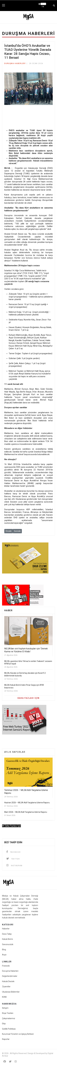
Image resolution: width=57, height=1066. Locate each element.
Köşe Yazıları (7, 1013)
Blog (4, 949)
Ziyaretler (6, 986)
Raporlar (6, 1039)
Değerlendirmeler (9, 976)
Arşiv (4, 955)
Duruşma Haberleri (15, 63)
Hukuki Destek (8, 981)
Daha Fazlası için (28, 698)
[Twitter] (10, 1061)
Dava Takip (7, 934)
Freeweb (6, 966)
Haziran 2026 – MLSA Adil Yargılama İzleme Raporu (27, 802)
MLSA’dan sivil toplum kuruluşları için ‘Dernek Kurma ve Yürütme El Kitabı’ (26, 650)
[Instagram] (16, 1061)
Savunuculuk (7, 944)
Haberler (6, 929)
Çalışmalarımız (8, 1018)
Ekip (4, 1023)
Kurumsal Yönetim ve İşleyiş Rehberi (18, 1034)
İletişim (5, 1008)
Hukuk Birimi (7, 939)
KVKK (4, 997)
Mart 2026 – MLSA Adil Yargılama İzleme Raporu (25, 812)
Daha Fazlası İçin (12, 826)
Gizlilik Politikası (9, 1029)
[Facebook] (4, 1061)
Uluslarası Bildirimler (11, 992)
